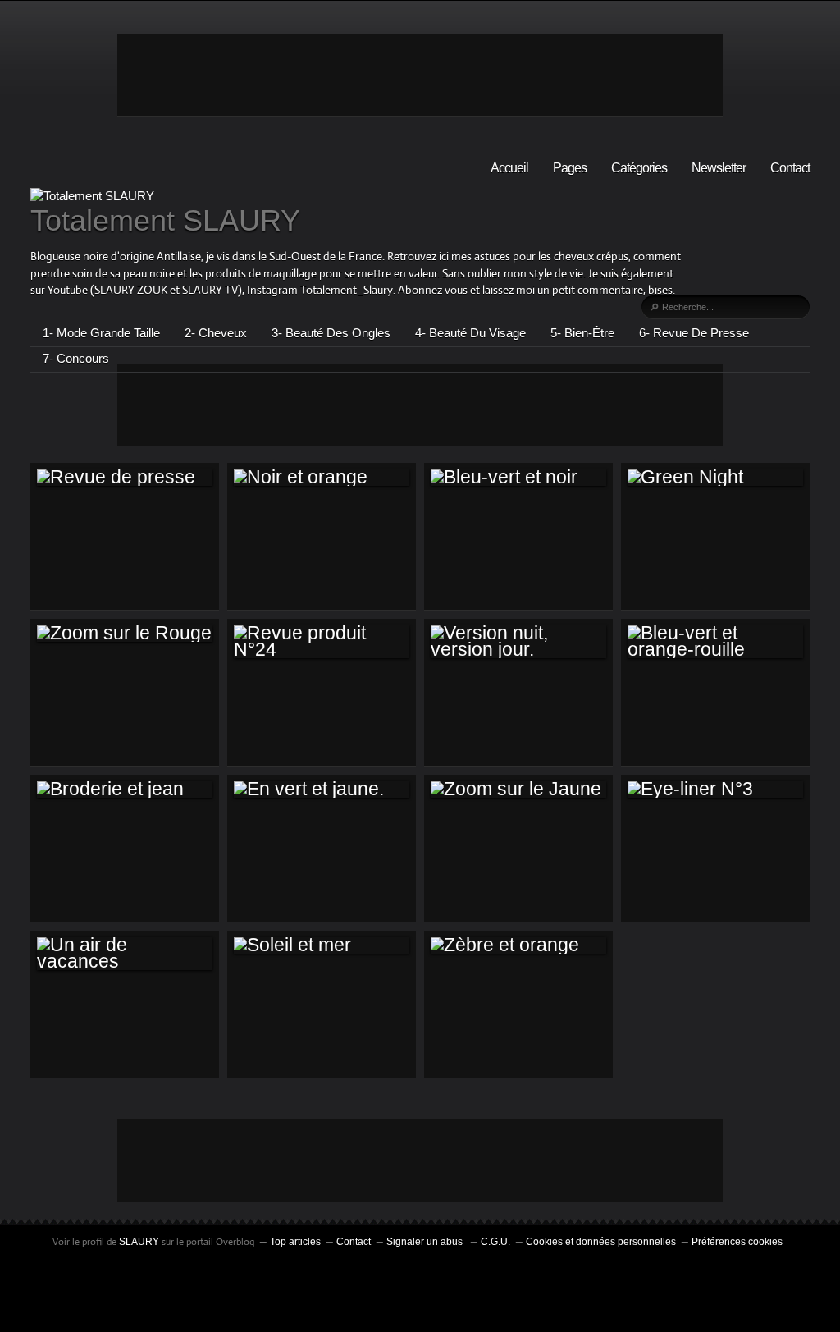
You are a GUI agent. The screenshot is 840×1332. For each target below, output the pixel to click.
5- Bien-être (582, 333)
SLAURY (139, 1241)
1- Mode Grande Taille (101, 333)
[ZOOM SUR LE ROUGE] (124, 633)
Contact (790, 168)
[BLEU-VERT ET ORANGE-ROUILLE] (715, 642)
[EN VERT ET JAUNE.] (321, 789)
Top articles (295, 1241)
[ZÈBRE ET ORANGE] (518, 945)
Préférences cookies (737, 1241)
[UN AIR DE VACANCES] (124, 954)
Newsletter (719, 168)
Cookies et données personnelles (601, 1241)
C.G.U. (495, 1241)
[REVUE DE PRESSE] (124, 477)
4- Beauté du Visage (470, 333)
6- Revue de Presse (694, 333)
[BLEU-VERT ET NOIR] (518, 477)
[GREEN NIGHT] (715, 477)
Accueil (509, 168)
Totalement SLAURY (165, 220)
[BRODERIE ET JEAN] (124, 789)
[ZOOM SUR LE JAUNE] (518, 789)
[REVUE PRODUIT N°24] (321, 642)
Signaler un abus (425, 1241)
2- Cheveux (216, 333)
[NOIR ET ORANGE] (321, 477)
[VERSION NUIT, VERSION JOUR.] (518, 642)
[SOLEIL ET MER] (321, 945)
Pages (570, 168)
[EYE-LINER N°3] (715, 789)
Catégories (639, 168)
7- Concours (76, 358)
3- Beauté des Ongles (331, 333)
